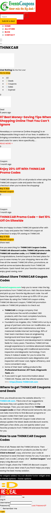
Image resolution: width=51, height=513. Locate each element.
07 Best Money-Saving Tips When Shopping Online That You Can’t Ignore (25, 121)
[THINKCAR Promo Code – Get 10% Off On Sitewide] (5, 206)
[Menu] (1, 40)
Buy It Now (5, 188)
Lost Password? (39, 505)
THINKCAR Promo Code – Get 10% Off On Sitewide (25, 219)
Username (5, 502)
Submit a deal (8, 21)
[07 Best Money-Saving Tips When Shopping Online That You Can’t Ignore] (5, 106)
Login (2, 512)
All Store (10, 29)
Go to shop (5, 73)
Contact (10, 35)
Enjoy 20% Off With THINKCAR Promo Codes (22, 171)
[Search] (26, 15)
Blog (7, 32)
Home (8, 26)
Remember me (9, 508)
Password (4, 505)
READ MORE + (6, 143)
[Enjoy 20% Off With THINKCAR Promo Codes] (5, 158)
